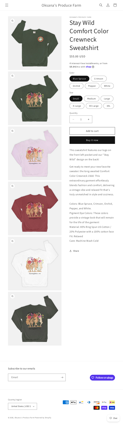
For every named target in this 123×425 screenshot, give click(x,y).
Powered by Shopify (43, 417)
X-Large (77, 105)
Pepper (92, 85)
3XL (109, 105)
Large (107, 98)
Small (76, 98)
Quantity (74, 113)
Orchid (76, 85)
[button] (6, 5)
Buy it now (92, 140)
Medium (91, 98)
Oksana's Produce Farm (24, 417)
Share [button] (76, 250)
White (107, 85)
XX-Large (94, 105)
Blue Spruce (79, 78)
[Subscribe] (62, 377)
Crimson (98, 78)
